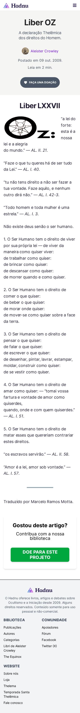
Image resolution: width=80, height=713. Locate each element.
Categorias (11, 640)
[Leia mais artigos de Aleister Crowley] (25, 51)
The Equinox (13, 656)
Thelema (10, 686)
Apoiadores (50, 627)
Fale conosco (13, 703)
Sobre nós (11, 673)
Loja (7, 680)
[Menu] (74, 5)
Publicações (12, 627)
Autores (9, 633)
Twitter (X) (49, 646)
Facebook (49, 640)
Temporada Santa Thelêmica (17, 694)
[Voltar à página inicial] (16, 5)
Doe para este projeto (40, 554)
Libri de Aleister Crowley (15, 648)
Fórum (46, 633)
